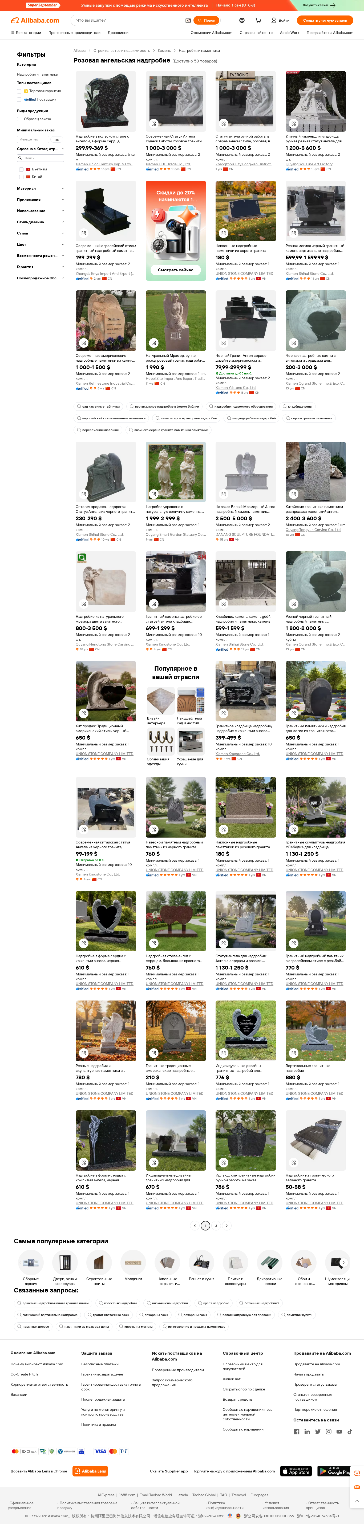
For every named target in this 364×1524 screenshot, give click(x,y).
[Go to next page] (227, 1225)
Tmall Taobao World (156, 1495)
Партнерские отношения (315, 1409)
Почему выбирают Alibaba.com (37, 1364)
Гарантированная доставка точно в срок (111, 1386)
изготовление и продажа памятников (196, 1326)
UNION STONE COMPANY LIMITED (244, 273)
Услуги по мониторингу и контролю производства (103, 1411)
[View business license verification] (230, 1516)
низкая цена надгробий (170, 1303)
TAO (223, 1495)
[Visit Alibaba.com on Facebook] (296, 1431)
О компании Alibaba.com (33, 1353)
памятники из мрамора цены (86, 1326)
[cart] (259, 21)
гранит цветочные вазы (111, 1315)
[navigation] (40, 639)
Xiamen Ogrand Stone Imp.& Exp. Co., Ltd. (316, 383)
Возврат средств (237, 1399)
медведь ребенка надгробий (254, 418)
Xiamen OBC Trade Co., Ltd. (168, 164)
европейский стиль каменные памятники (113, 418)
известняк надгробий (120, 1303)
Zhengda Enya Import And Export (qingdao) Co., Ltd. (106, 273)
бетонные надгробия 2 (262, 1303)
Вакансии (19, 1394)
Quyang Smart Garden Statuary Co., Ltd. (176, 534)
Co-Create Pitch (24, 1374)
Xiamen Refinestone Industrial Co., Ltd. (106, 383)
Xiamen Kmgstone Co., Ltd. (168, 644)
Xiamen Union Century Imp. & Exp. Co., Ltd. (106, 164)
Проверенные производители (178, 1370)
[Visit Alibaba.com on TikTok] (350, 1431)
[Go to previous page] (195, 1225)
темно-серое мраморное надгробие (189, 418)
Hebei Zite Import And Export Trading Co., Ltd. (176, 378)
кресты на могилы (138, 1326)
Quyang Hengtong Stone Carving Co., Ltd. (106, 644)
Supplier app (176, 1471)
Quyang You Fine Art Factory (309, 164)
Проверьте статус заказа (315, 1384)
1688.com (127, 1495)
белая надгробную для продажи (247, 1315)
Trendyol (239, 1495)
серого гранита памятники (311, 418)
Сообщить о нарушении (243, 1429)
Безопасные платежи (100, 1364)
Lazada (182, 1495)
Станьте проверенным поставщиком (313, 1396)
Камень (164, 50)
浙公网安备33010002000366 (269, 1516)
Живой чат (232, 1379)
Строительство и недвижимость (122, 50)
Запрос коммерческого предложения (172, 1382)
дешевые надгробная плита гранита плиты (56, 1303)
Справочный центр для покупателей (242, 1366)
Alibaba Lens (39, 1471)
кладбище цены (300, 406)
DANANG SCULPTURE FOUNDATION (246, 534)
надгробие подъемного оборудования (244, 406)
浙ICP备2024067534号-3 (318, 1516)
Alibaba (80, 50)
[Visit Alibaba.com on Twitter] (318, 1431)
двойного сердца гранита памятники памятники (171, 430)
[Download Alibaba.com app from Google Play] (335, 1471)
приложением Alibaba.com (250, 1471)
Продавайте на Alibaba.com (316, 1364)
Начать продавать (308, 1374)
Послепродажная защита (103, 1399)
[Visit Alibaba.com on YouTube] (339, 1431)
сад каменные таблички (101, 406)
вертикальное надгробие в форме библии (167, 406)
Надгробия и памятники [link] (199, 50)
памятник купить (299, 1315)
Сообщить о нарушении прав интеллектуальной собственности (247, 1414)
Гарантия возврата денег (102, 1374)
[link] (357, 1473)
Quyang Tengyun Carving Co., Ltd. (313, 529)
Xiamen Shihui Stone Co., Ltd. (310, 273)
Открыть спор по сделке (244, 1389)
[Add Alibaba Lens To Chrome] (90, 1471)
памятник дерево (36, 1326)
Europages (259, 1495)
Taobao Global (204, 1495)
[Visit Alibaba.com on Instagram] (328, 1431)
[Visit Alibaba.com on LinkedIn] (307, 1431)
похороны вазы (156, 1315)
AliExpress (106, 1495)
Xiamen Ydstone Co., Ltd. (236, 387)
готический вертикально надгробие (50, 1315)
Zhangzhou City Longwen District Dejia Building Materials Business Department (246, 164)
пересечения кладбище (100, 430)
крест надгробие (216, 1303)
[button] (188, 20)
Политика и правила (98, 1424)
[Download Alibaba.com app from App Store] (296, 1471)
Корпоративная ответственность (39, 1384)
